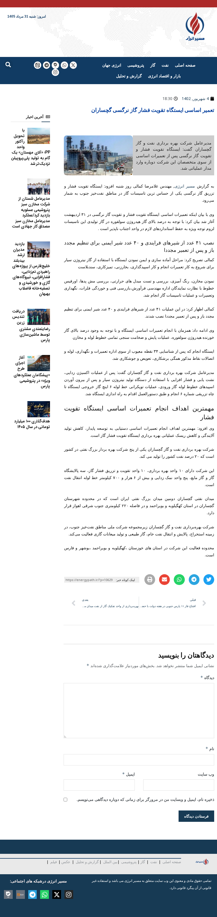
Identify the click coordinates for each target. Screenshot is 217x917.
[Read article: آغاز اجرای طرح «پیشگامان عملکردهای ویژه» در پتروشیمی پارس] (38, 363)
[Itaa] (20, 894)
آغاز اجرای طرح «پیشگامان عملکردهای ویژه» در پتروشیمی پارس (32, 371)
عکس (65, 861)
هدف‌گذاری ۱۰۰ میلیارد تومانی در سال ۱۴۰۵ (32, 424)
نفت (165, 65)
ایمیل (128, 774)
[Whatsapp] (64, 65)
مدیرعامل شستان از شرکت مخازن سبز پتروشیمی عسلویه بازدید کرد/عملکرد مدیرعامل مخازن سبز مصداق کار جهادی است (31, 212)
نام (209, 748)
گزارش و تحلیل (129, 75)
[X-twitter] (73, 65)
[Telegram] (46, 65)
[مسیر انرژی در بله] (55, 65)
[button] (8, 64)
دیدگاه (207, 677)
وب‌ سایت (206, 774)
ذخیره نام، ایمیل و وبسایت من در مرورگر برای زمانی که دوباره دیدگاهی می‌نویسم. (145, 799)
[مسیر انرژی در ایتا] (37, 65)
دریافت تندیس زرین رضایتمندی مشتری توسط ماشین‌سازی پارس (31, 325)
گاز (152, 65)
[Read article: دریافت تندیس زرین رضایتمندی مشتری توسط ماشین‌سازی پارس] (38, 317)
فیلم (53, 861)
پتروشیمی (135, 65)
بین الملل (110, 861)
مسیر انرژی (185, 186)
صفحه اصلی (185, 65)
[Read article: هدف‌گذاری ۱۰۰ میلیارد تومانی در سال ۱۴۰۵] (38, 409)
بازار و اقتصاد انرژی (164, 75)
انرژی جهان (111, 65)
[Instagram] (55, 72)
